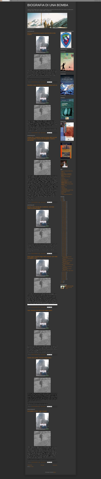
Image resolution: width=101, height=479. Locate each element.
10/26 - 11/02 (64, 212)
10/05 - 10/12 (64, 216)
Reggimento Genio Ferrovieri (65, 191)
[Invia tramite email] (47, 82)
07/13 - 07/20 (64, 231)
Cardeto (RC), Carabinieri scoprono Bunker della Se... (67, 261)
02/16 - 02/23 (64, 272)
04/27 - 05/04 (64, 244)
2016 (62, 198)
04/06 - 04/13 (64, 248)
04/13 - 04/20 (64, 247)
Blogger (54, 472)
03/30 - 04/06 (64, 249)
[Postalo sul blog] (48, 82)
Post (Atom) (31, 466)
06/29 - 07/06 (64, 233)
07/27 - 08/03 (64, 228)
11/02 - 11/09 (64, 211)
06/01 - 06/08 (64, 238)
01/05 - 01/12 (64, 279)
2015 (62, 199)
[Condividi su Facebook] (50, 82)
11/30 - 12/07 (64, 206)
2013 (62, 281)
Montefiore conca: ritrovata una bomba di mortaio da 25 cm (42, 85)
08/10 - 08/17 (64, 226)
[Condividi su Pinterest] (51, 82)
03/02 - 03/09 (64, 254)
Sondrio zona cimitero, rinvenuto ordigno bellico (39, 357)
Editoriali (62, 193)
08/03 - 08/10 (64, 227)
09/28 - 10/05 (64, 217)
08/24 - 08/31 (64, 223)
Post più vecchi (55, 465)
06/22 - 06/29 (64, 234)
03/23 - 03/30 (64, 250)
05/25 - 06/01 (64, 239)
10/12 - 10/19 (64, 215)
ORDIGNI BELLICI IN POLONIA (65, 176)
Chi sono (62, 177)
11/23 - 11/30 (64, 207)
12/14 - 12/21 (64, 204)
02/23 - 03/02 (64, 255)
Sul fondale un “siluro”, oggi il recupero (37, 411)
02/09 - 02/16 (64, 273)
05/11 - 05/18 (64, 242)
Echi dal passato (63, 192)
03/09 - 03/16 (64, 253)
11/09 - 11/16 (64, 210)
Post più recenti (30, 465)
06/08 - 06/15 (64, 237)
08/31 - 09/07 (64, 222)
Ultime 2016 (63, 172)
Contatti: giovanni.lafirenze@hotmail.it (66, 194)
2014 (62, 200)
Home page (42, 465)
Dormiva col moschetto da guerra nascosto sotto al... (67, 257)
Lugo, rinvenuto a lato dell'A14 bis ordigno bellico (39, 310)
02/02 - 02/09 (64, 274)
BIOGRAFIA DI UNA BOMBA (47, 5)
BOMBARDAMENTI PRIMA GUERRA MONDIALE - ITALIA (66, 182)
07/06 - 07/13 (64, 232)
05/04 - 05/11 (64, 243)
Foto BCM (62, 186)
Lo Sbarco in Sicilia (64, 185)
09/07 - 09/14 (64, 221)
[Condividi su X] (49, 82)
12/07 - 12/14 (64, 205)
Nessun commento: (43, 132)
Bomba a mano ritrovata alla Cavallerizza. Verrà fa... (66, 263)
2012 (62, 282)
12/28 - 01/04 (64, 201)
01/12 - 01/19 (64, 278)
